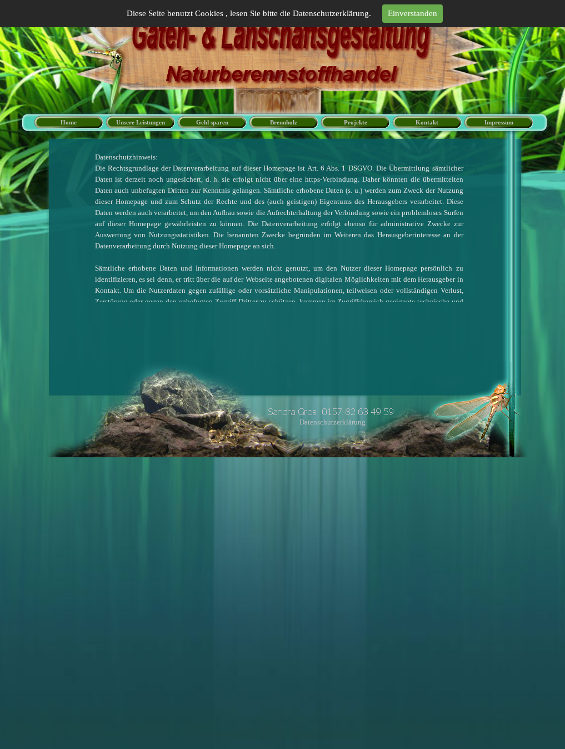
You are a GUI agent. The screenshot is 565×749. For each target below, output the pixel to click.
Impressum (498, 122)
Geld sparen (212, 122)
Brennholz (283, 122)
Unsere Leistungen (140, 122)
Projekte (355, 122)
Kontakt (427, 122)
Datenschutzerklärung (332, 422)
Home (69, 122)
